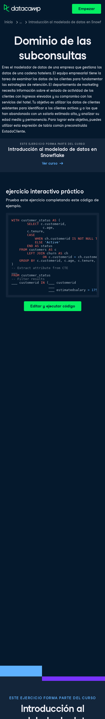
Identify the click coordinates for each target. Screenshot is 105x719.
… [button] (21, 22)
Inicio (8, 22)
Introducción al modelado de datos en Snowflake (65, 22)
